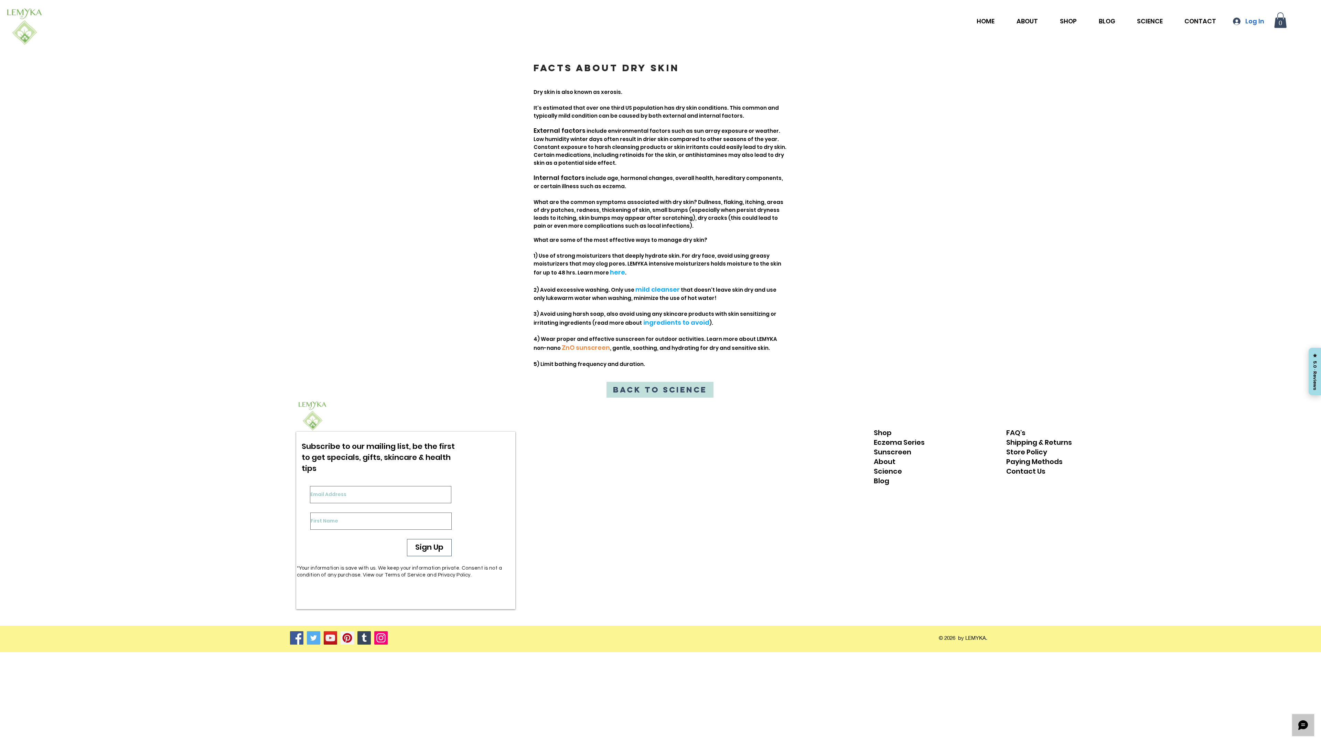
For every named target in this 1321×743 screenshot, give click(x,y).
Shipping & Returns (1039, 442)
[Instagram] (381, 638)
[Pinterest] (347, 638)
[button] (1280, 20)
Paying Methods (1034, 461)
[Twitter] (313, 638)
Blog (881, 481)
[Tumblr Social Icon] (364, 638)
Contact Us (1025, 471)
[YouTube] (330, 638)
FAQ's (1015, 433)
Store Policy (1026, 452)
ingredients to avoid (676, 322)
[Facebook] (296, 638)
